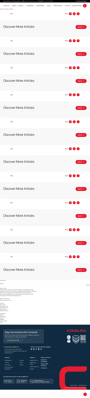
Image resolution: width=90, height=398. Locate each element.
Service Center (3, 321)
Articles (32, 369)
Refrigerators (8, 360)
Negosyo (2, 319)
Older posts (3, 280)
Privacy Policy (73, 385)
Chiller (21, 362)
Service (49, 5)
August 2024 (3, 309)
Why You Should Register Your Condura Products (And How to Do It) (16, 294)
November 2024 (4, 307)
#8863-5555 (50, 1)
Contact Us (67, 5)
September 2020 (4, 310)
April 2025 (2, 304)
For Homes (20, 5)
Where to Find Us (58, 5)
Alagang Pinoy (34, 360)
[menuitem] (14, 6)
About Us (14, 5)
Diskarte (2, 318)
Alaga (1, 315)
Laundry (7, 362)
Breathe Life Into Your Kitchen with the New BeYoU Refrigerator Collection (18, 291)
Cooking (21, 360)
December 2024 (4, 306)
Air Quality (7, 365)
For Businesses (29, 5)
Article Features (40, 5)
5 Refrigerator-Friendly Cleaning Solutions (10, 295)
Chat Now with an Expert (81, 1)
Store (1, 322)
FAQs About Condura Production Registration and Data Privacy (15, 292)
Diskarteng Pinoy (34, 366)
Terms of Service (83, 385)
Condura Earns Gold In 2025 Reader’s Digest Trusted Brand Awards (16, 289)
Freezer (21, 365)
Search (1, 283)
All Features (3, 316)
